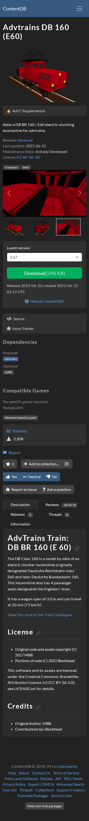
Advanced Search (70, 784)
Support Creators (70, 790)
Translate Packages (32, 795)
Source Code (61, 795)
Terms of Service (66, 773)
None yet (25, 140)
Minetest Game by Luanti (20, 417)
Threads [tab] (58, 514)
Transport (11, 167)
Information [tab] (20, 524)
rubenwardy (67, 766)
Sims (26, 167)
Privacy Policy (14, 784)
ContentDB (14, 8)
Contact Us (41, 773)
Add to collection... (43, 464)
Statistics (19, 431)
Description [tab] (20, 504)
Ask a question (58, 489)
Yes (14, 476)
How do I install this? (47, 301)
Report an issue (24, 489)
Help (12, 773)
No (54, 476)
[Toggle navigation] (79, 8)
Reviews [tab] (60, 504)
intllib (8, 372)
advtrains (11, 359)
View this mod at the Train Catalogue (40, 614)
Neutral (34, 476)
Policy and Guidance (21, 778)
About (24, 773)
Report (14, 452)
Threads (26, 790)
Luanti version (18, 248)
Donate (46, 778)
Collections (44, 790)
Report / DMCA (41, 784)
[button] (9, 193)
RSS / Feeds (73, 778)
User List (9, 790)
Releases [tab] (21, 514)
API (58, 778)
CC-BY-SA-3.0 (28, 157)
